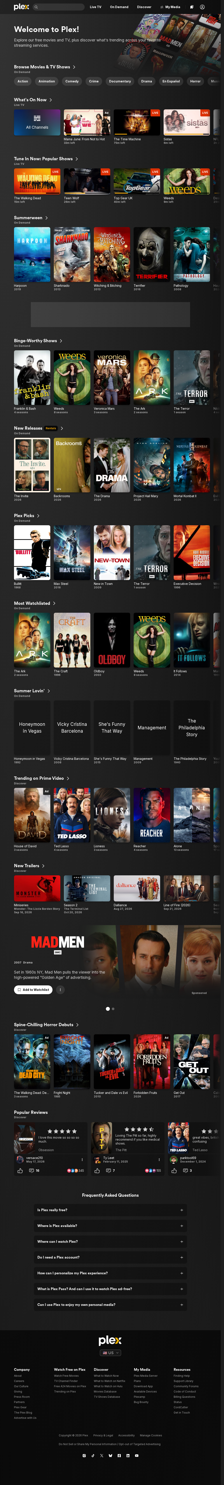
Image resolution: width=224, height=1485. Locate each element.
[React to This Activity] (20, 1170)
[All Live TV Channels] (37, 127)
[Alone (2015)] (192, 820)
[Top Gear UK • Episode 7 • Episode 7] (137, 186)
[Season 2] (87, 894)
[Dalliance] (137, 894)
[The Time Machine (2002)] (137, 127)
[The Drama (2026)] (112, 470)
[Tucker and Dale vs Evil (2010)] (112, 1066)
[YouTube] (136, 1455)
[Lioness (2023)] (112, 820)
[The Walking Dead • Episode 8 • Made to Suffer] (37, 186)
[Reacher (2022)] (152, 820)
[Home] (21, 7)
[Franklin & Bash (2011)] (32, 382)
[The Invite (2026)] (32, 470)
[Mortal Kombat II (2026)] (192, 470)
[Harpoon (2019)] (32, 259)
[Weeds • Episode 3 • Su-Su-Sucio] (187, 186)
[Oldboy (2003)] (112, 645)
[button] (202, 7)
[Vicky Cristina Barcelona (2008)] (72, 732)
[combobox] (62, 7)
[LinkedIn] (128, 1455)
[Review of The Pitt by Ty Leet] (127, 1138)
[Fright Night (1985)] (72, 1066)
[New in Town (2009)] (112, 557)
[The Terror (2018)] (192, 382)
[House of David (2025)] (32, 820)
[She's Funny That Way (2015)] (112, 732)
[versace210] (20, 1160)
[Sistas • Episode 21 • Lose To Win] (187, 127)
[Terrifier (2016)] (152, 259)
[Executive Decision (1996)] (192, 557)
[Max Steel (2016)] (72, 557)
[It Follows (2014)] (192, 645)
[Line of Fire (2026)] (187, 894)
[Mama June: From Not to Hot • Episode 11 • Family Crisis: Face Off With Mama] (87, 127)
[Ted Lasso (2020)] (72, 820)
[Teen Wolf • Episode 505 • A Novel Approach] (87, 186)
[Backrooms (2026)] (72, 470)
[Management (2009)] (152, 732)
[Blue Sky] (110, 1455)
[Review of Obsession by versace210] (51, 1138)
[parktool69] (174, 1160)
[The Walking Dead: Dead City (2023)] (32, 1066)
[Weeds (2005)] (72, 382)
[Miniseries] (37, 894)
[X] (101, 1455)
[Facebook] (119, 1455)
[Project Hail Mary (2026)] (152, 470)
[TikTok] (93, 1455)
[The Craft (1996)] (72, 645)
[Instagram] (84, 1455)
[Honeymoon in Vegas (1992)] (32, 732)
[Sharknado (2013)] (72, 259)
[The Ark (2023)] (152, 382)
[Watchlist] (191, 7)
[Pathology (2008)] (192, 259)
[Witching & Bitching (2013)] (112, 259)
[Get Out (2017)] (192, 1066)
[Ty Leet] (97, 1160)
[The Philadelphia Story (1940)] (192, 732)
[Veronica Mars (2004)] (112, 382)
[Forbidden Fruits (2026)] (152, 1066)
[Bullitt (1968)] (32, 557)
